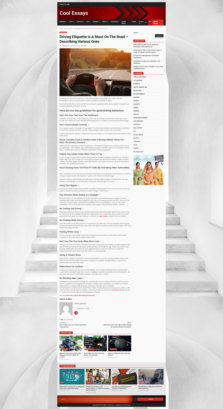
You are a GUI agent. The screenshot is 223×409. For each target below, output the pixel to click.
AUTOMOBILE (63, 32)
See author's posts (83, 308)
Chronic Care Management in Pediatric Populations (124, 376)
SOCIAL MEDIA (124, 22)
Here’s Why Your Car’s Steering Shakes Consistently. (72, 325)
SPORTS (136, 138)
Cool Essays (73, 13)
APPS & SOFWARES (139, 77)
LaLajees (117, 405)
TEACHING (136, 141)
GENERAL (95, 21)
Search (135, 33)
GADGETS (136, 104)
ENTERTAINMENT (139, 94)
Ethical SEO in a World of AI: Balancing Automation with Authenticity (71, 376)
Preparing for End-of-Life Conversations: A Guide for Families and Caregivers (98, 376)
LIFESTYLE (80, 21)
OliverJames (65, 45)
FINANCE (136, 101)
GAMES (135, 107)
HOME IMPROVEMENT (140, 118)
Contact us (141, 22)
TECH (71, 21)
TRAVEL (134, 21)
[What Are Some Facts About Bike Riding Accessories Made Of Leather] (70, 343)
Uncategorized (138, 152)
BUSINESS (62, 21)
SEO (88, 21)
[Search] (145, 22)
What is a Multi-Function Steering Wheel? (119, 343)
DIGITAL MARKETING (140, 87)
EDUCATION (114, 21)
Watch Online (155, 22)
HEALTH (104, 21)
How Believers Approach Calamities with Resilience (151, 376)
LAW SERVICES (138, 121)
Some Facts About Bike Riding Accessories (80, 295)
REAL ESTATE (137, 128)
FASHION (136, 97)
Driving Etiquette (68, 319)
